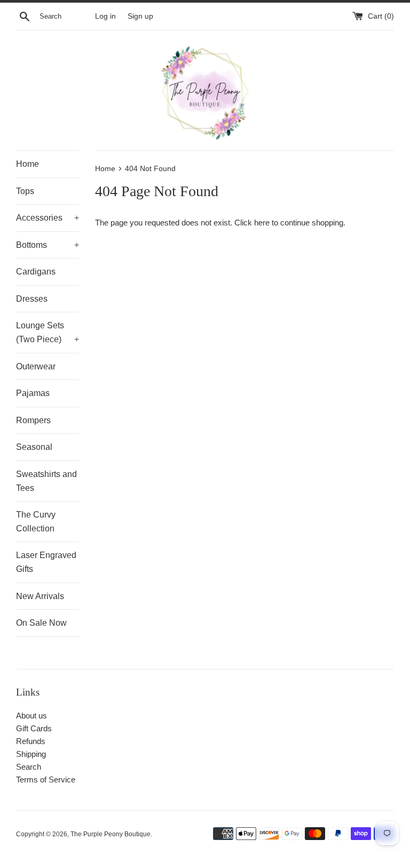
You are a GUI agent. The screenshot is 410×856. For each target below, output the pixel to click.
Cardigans (36, 271)
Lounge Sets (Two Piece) (47, 332)
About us (31, 715)
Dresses (32, 298)
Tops (25, 191)
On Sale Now (41, 622)
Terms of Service (45, 779)
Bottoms (47, 244)
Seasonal (34, 446)
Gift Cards (34, 728)
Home (27, 163)
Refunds (30, 741)
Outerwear (36, 366)
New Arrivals (40, 596)
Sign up (140, 16)
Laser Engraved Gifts (46, 562)
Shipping (31, 753)
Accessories (47, 217)
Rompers (33, 420)
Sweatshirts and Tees (46, 481)
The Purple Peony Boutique (110, 834)
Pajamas (33, 393)
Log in (105, 16)
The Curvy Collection (36, 521)
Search (28, 766)
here (262, 222)
